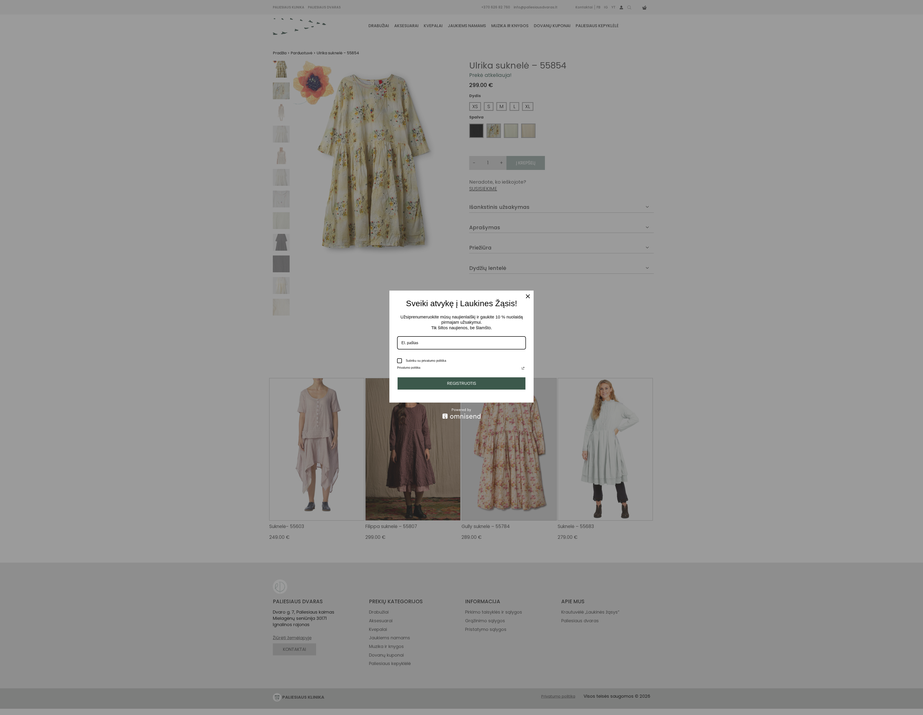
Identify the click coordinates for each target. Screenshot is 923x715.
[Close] (528, 296)
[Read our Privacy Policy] (523, 368)
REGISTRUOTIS (461, 383)
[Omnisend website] (461, 413)
